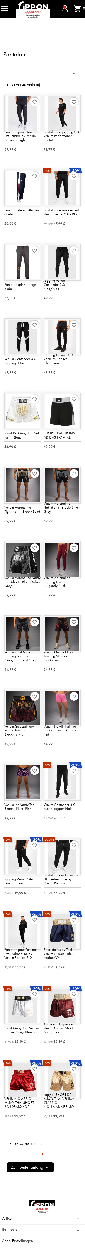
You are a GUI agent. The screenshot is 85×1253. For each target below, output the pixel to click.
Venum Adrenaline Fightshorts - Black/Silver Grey (62, 507)
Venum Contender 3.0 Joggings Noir (20, 360)
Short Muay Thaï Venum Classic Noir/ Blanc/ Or (22, 1030)
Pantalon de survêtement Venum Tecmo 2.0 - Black (62, 212)
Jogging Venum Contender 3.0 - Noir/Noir (55, 284)
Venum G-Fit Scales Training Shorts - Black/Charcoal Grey (20, 655)
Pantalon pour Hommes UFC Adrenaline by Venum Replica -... (61, 878)
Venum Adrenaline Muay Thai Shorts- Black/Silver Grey (22, 581)
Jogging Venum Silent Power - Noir (19, 881)
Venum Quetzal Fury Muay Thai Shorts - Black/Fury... (19, 730)
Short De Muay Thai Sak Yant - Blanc (22, 435)
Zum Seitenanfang (30, 1167)
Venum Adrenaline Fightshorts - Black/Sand (22, 509)
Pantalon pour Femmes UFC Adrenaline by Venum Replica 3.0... (20, 953)
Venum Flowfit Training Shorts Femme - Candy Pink (60, 730)
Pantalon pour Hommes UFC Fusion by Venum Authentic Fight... (21, 135)
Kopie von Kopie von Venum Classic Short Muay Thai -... (59, 1028)
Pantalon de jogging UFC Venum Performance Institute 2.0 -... (62, 135)
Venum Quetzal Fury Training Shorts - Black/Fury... (58, 655)
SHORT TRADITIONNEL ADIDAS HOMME (61, 435)
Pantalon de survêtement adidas (22, 212)
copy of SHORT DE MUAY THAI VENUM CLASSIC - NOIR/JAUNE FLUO (59, 1100)
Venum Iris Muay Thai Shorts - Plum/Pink (19, 806)
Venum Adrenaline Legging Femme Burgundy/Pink (57, 581)
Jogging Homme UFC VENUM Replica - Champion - (59, 358)
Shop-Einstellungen (17, 1240)
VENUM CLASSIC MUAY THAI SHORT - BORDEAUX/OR (20, 1102)
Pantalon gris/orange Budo (20, 286)
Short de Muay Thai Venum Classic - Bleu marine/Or (58, 953)
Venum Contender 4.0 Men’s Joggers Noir (59, 806)
